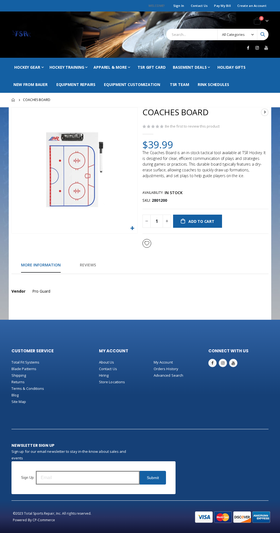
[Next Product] (265, 112)
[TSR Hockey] (21, 35)
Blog (15, 395)
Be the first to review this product (192, 126)
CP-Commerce (44, 520)
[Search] (263, 34)
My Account (163, 362)
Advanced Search (168, 375)
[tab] (41, 265)
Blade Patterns (23, 368)
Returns (18, 381)
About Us (106, 362)
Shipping (18, 375)
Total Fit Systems (25, 362)
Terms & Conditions (27, 388)
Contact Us (199, 6)
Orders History (166, 368)
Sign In (178, 6)
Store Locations (112, 381)
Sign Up (27, 478)
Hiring (104, 375)
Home (13, 100)
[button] (132, 228)
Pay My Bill (222, 6)
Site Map (18, 401)
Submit (153, 478)
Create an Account (251, 6)
